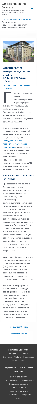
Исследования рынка (18, 391)
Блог (18, 398)
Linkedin (22, 360)
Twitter (14, 360)
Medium (17, 357)
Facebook (23, 353)
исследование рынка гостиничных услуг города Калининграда (15, 144)
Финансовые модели (18, 384)
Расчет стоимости (18, 377)
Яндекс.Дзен (28, 357)
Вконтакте (7, 357)
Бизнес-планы (27, 380)
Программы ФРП (10, 380)
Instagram (13, 353)
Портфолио (26, 395)
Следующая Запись (18, 334)
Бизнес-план (10, 85)
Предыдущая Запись (18, 327)
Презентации (12, 395)
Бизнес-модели (18, 387)
